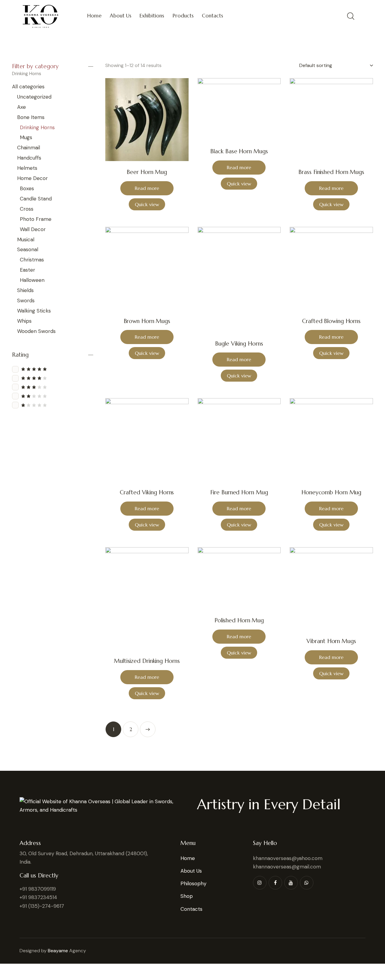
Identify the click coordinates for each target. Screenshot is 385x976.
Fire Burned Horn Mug (239, 492)
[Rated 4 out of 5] (52, 378)
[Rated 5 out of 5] (52, 369)
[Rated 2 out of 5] (52, 396)
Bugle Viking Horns (239, 343)
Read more (147, 188)
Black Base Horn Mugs (239, 151)
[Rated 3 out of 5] (52, 387)
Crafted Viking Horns (147, 492)
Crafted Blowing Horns (331, 321)
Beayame (58, 950)
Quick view (147, 204)
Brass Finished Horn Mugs (331, 171)
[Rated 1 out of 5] (52, 405)
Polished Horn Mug (239, 620)
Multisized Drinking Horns (147, 660)
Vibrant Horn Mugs (331, 641)
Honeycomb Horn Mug (331, 492)
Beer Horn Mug (147, 171)
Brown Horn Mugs (147, 321)
